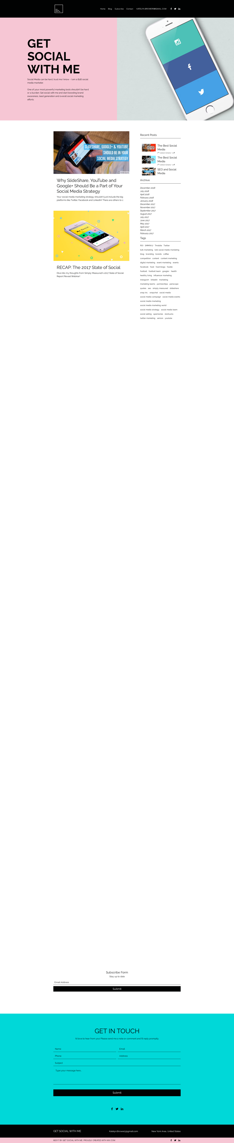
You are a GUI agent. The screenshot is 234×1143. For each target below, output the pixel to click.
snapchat (154, 293)
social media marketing (150, 301)
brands (158, 254)
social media (165, 293)
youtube (168, 318)
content (155, 258)
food (152, 267)
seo (149, 288)
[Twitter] (175, 8)
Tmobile (158, 245)
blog (142, 254)
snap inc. (144, 293)
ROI (141, 245)
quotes (143, 288)
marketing (163, 280)
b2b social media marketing (167, 250)
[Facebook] (171, 8)
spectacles (158, 314)
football (143, 271)
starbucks (169, 314)
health (174, 271)
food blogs (160, 267)
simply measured (160, 288)
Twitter (167, 245)
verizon (160, 318)
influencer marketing (163, 275)
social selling (146, 314)
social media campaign (150, 297)
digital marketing (147, 262)
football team (155, 271)
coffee (166, 254)
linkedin (154, 280)
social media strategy (149, 310)
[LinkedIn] (179, 8)
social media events (171, 297)
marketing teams (147, 284)
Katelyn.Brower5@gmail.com (123, 1131)
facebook (144, 267)
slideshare (174, 288)
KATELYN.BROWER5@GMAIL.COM (151, 9)
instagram (144, 280)
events (176, 262)
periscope (174, 284)
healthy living (146, 275)
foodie (170, 267)
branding (150, 254)
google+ (165, 271)
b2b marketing (146, 250)
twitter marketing (147, 318)
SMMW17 (149, 245)
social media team (169, 310)
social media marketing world (153, 305)
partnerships (162, 284)
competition (145, 258)
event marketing (164, 262)
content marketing (169, 258)
